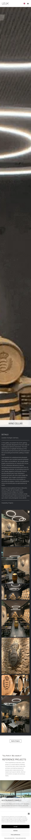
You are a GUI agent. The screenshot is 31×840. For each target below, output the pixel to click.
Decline (15, 830)
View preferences (15, 834)
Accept (15, 826)
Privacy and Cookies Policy (9, 838)
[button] (28, 813)
